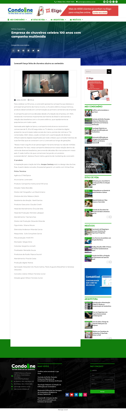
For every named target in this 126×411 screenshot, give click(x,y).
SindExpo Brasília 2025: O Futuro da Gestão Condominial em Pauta (101, 248)
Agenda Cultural (87, 191)
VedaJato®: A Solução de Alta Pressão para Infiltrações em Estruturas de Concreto (47, 400)
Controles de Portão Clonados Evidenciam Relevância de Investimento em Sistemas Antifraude (101, 121)
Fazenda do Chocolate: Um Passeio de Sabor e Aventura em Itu (101, 211)
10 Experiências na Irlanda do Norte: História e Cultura (101, 191)
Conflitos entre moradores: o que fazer (48, 372)
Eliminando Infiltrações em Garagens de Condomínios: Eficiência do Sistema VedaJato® (100, 140)
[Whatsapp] (113, 2)
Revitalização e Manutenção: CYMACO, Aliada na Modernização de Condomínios (101, 304)
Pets (86, 180)
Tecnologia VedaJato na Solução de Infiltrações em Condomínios (100, 130)
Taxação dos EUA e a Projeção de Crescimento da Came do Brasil (101, 257)
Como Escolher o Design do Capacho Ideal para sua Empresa (100, 323)
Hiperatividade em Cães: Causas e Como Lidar (99, 201)
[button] (13, 50)
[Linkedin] (110, 2)
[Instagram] (116, 2)
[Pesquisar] (109, 71)
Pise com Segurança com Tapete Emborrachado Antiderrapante (99, 314)
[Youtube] (107, 2)
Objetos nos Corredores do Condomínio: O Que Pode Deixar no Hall (100, 333)
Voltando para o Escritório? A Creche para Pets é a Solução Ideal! (101, 182)
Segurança (88, 119)
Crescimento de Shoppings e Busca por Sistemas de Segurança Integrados (100, 231)
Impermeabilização (88, 128)
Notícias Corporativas (18, 29)
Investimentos (88, 256)
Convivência (88, 110)
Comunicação (88, 238)
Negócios (87, 229)
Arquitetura (88, 302)
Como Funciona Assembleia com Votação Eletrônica (101, 239)
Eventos (87, 246)
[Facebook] (104, 2)
